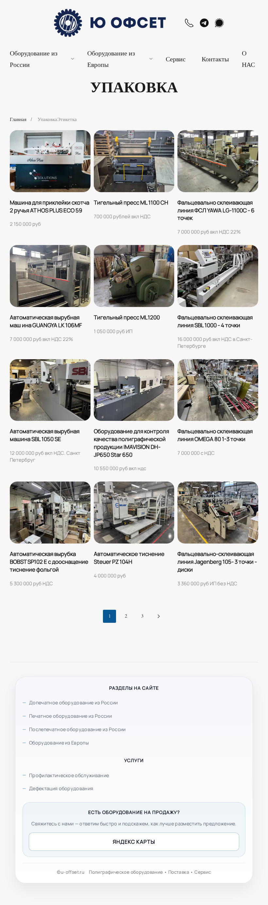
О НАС (248, 59)
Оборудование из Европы (59, 743)
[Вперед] (158, 616)
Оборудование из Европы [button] (111, 59)
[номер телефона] (189, 23)
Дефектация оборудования (61, 788)
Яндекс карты (134, 841)
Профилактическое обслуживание (69, 775)
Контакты (215, 58)
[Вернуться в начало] (108, 23)
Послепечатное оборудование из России (77, 729)
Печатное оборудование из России (70, 716)
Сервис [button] (176, 58)
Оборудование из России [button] (34, 59)
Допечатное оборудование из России (73, 702)
